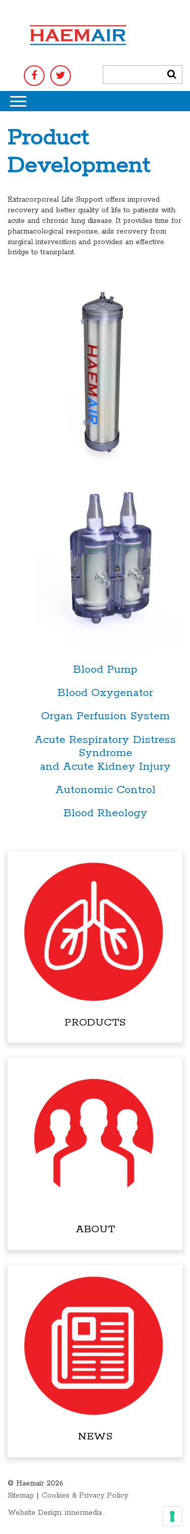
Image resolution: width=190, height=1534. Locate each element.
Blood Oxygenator (105, 693)
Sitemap (21, 1495)
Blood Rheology (105, 813)
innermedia (83, 1512)
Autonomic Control (105, 790)
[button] (171, 74)
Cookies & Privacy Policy (85, 1495)
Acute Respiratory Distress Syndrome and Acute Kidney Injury (105, 753)
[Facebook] (34, 75)
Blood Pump (105, 670)
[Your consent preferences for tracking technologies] (172, 1516)
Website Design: (35, 1512)
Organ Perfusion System (105, 716)
